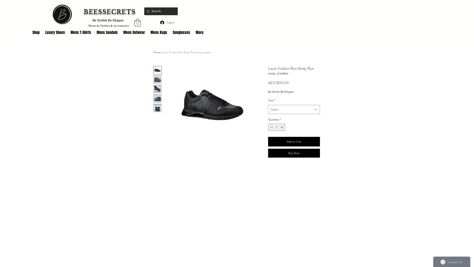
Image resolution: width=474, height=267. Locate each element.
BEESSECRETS (110, 12)
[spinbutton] (277, 127)
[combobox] (294, 109)
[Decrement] (271, 127)
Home (157, 52)
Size (271, 100)
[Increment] (282, 127)
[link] (137, 23)
